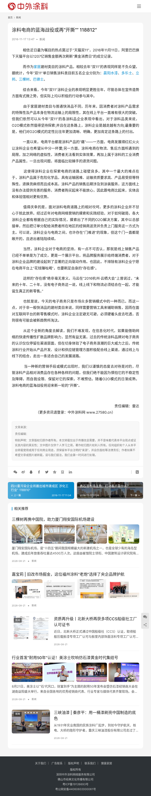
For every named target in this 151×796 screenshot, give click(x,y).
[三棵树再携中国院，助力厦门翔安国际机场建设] (75, 534)
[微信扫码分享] (15, 472)
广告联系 (57, 763)
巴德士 (38, 79)
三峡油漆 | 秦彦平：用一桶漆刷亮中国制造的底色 (95, 715)
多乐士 (126, 73)
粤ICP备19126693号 (75, 784)
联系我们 (90, 763)
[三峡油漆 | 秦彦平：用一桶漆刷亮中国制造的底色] (31, 721)
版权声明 (73, 763)
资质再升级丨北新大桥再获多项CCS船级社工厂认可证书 (95, 622)
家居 (37, 67)
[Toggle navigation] (139, 6)
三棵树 (24, 79)
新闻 (42, 39)
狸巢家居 (106, 763)
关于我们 (40, 763)
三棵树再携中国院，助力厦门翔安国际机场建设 (53, 519)
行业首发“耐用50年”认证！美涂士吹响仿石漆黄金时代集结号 (65, 657)
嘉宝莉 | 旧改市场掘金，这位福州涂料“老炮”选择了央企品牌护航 (68, 574)
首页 (10, 17)
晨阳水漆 (110, 73)
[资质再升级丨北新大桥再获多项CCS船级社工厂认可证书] (31, 628)
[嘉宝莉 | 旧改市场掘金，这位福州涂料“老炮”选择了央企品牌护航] (75, 589)
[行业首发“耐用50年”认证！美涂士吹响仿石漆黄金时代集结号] (75, 672)
